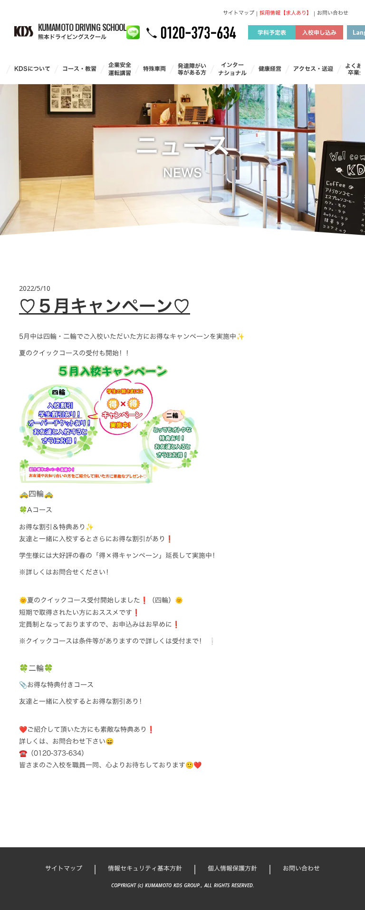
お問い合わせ (332, 13)
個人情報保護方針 (232, 868)
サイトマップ (238, 13)
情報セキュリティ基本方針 (145, 868)
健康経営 (270, 69)
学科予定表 (272, 32)
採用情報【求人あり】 (285, 13)
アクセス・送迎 (313, 69)
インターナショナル (232, 69)
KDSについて (32, 69)
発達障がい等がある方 (192, 69)
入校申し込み (319, 32)
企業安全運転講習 (119, 69)
